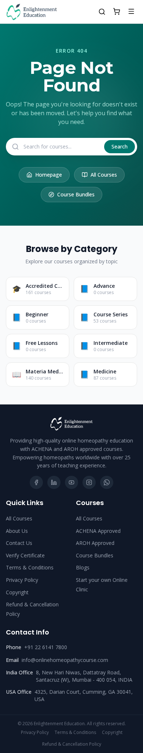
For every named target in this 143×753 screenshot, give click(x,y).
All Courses (104, 174)
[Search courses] (102, 12)
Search (119, 146)
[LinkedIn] (53, 482)
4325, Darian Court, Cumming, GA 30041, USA (83, 695)
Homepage (48, 174)
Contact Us (19, 542)
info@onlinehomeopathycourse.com (65, 659)
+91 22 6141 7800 (45, 647)
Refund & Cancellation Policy (71, 744)
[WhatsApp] (106, 482)
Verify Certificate (25, 555)
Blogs (82, 567)
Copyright (17, 592)
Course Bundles (76, 194)
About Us (17, 530)
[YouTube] (71, 482)
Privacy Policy (22, 579)
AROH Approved (95, 542)
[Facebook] (36, 482)
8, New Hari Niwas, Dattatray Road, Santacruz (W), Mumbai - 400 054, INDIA (84, 676)
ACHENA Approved (98, 530)
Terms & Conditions (30, 567)
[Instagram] (89, 482)
